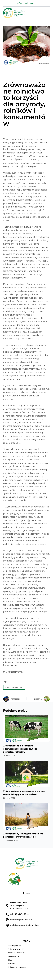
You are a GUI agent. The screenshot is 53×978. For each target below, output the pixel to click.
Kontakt (11, 963)
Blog (10, 960)
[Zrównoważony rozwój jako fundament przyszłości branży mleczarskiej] (26, 816)
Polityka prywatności (17, 967)
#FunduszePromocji (26, 3)
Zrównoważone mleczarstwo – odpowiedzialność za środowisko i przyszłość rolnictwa (20, 748)
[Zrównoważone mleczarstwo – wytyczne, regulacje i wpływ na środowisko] (26, 774)
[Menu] (48, 13)
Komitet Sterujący (16, 953)
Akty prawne (13, 956)
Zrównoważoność (16, 949)
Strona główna (14, 945)
